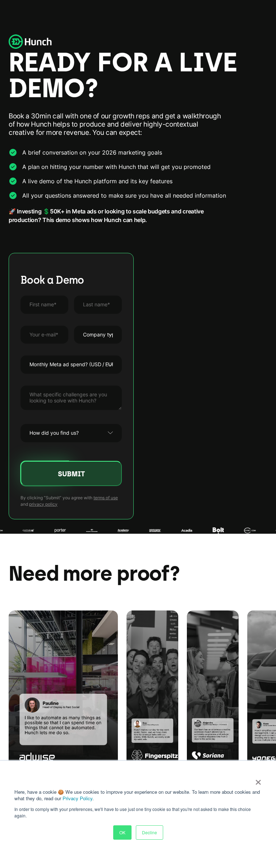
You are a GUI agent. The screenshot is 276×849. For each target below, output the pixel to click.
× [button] (258, 780)
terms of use (105, 497)
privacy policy (43, 504)
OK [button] (122, 832)
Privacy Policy (77, 798)
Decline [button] (149, 832)
